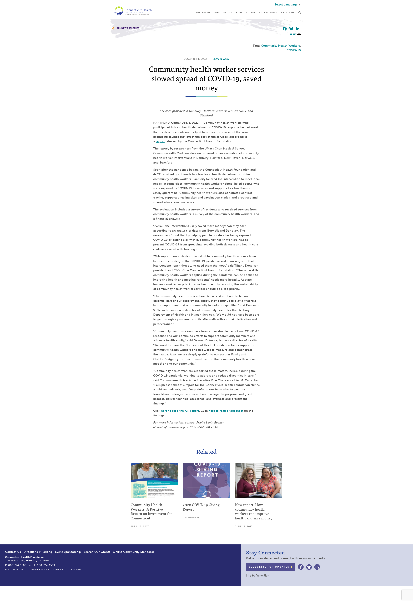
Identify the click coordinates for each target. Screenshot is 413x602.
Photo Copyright (16, 569)
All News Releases (128, 28)
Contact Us (13, 552)
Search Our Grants (97, 552)
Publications (245, 12)
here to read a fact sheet (226, 411)
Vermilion (263, 575)
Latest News (268, 12)
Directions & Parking (38, 552)
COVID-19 (294, 50)
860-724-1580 (17, 565)
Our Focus (202, 12)
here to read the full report (180, 411)
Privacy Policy (40, 569)
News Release (220, 59)
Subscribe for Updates (269, 567)
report (160, 141)
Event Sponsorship (68, 552)
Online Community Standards (133, 552)
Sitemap (76, 569)
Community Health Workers (280, 45)
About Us (287, 12)
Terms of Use (60, 569)
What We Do (223, 12)
